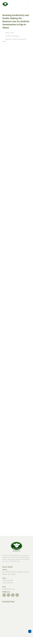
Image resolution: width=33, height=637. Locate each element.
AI (4, 509)
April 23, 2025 (9, 33)
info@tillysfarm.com (8, 589)
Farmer (4, 41)
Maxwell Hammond (13, 36)
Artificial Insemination (19, 39)
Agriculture (8, 39)
